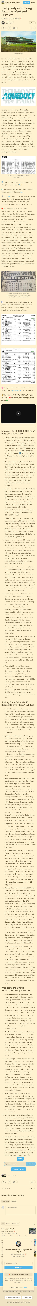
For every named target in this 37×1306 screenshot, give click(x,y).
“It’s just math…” (7, 1229)
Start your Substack (14, 1297)
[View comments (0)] (9, 28)
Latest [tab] (8, 1224)
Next (31, 1188)
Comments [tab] (6, 1201)
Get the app (27, 1297)
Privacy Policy (19, 1282)
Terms (25, 1291)
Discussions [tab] (15, 1224)
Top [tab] (4, 1224)
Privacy (20, 1291)
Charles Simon (10, 22)
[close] (31, 1241)
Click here (7, 196)
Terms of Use (28, 1278)
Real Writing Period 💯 (8, 1231)
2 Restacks (15, 1176)
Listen (33, 23)
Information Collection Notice (24, 1280)
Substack (9, 1302)
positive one (17, 390)
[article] (18, 1232)
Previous (7, 1188)
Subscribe (26, 2)
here (20, 185)
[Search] (34, 1224)
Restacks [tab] (13, 1201)
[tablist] (9, 1201)
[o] (18, 413)
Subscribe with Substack (19, 1274)
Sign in (33, 2)
